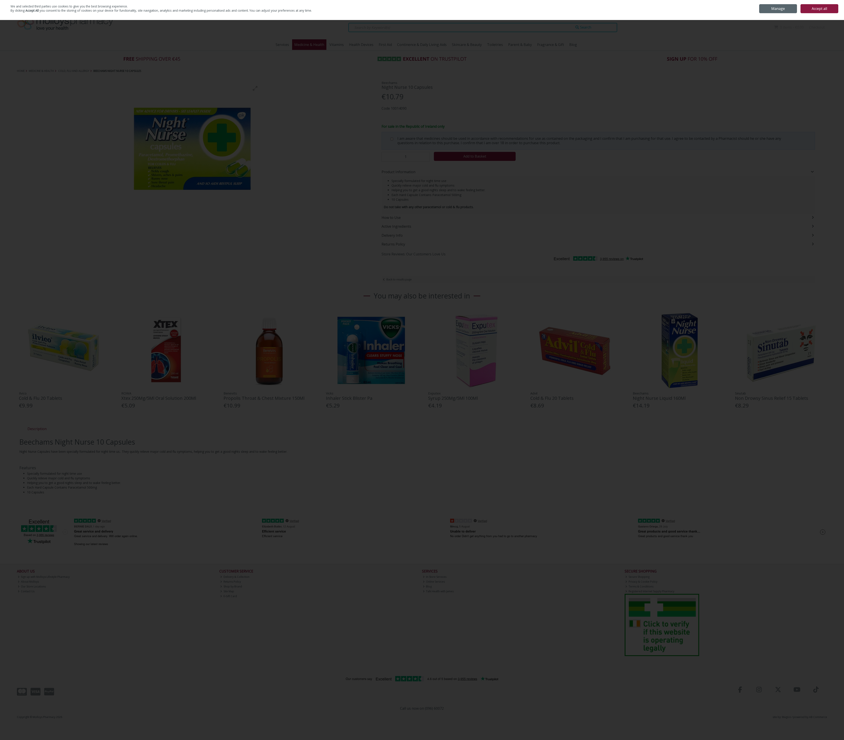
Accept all (819, 8)
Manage (778, 8)
